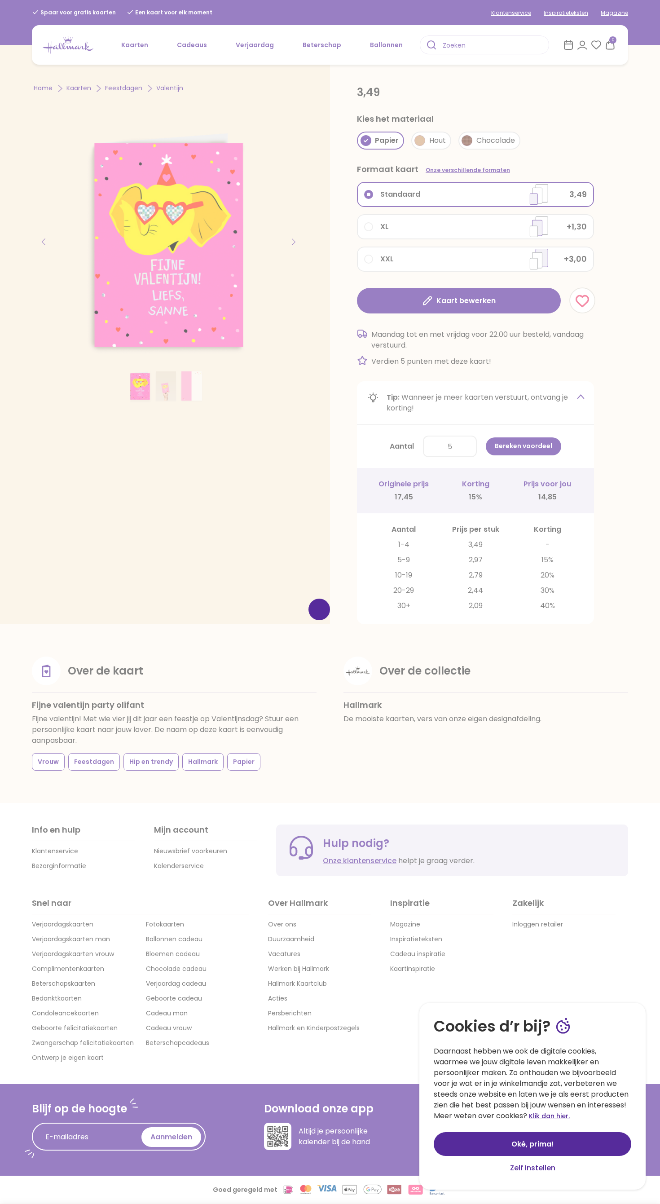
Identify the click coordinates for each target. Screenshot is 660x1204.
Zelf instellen (532, 1168)
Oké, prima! (532, 1144)
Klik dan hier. (549, 1115)
